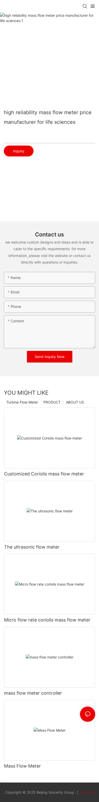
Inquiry (18, 151)
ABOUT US (75, 402)
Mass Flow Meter (22, 766)
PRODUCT (52, 402)
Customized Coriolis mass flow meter (44, 473)
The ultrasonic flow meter (31, 547)
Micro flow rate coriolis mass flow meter (47, 620)
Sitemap (86, 792)
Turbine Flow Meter (22, 402)
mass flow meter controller (33, 693)
